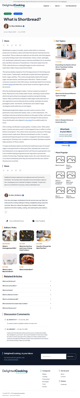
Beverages (6, 243)
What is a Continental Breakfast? (58, 182)
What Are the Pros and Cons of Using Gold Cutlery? (25, 248)
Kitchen (22, 243)
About (62, 374)
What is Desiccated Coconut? (69, 182)
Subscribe (65, 142)
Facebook (64, 384)
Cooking (58, 62)
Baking (57, 90)
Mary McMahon (17, 26)
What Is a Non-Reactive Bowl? (7, 270)
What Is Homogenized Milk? (9, 247)
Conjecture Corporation (19, 393)
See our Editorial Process (16, 221)
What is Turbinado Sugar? (69, 167)
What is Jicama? (59, 165)
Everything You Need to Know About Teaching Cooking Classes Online (65, 67)
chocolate (28, 120)
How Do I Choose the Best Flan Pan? (43, 247)
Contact (63, 376)
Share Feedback (40, 221)
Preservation (46, 379)
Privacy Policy (5, 395)
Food (21, 267)
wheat (10, 84)
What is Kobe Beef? (26, 269)
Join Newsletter (71, 6)
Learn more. (64, 1)
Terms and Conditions (15, 395)
